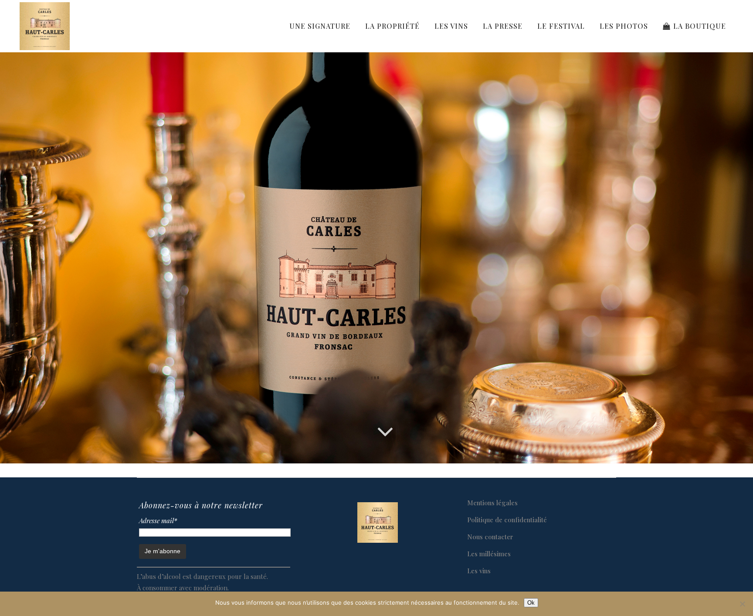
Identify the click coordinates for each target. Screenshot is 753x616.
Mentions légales (492, 502)
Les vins (479, 570)
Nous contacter (490, 536)
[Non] (742, 603)
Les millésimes (489, 553)
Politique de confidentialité (507, 519)
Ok (531, 602)
